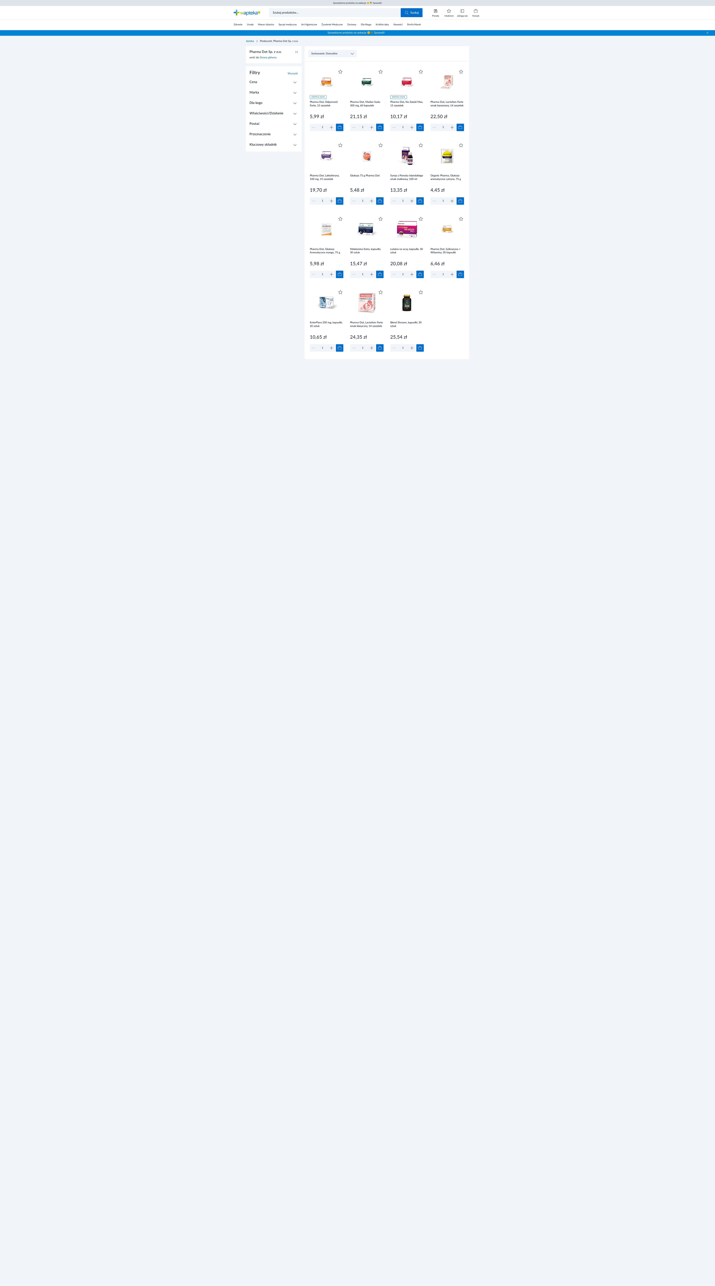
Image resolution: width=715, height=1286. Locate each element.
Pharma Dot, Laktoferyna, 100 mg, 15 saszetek (324, 177)
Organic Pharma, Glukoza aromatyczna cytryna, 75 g (445, 177)
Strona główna (268, 57)
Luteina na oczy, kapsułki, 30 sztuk (406, 251)
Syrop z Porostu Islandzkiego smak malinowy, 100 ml (406, 177)
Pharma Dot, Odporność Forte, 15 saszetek (324, 104)
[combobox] (335, 12)
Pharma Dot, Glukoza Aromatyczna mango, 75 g (325, 251)
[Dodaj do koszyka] (339, 127)
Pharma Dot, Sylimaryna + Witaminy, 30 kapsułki (445, 251)
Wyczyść (293, 73)
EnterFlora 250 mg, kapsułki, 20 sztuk (326, 324)
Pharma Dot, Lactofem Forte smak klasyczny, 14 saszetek (366, 324)
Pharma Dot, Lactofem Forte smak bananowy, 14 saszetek (446, 104)
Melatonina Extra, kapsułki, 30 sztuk (365, 251)
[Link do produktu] (327, 99)
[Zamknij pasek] (707, 32)
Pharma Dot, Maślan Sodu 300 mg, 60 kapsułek (365, 104)
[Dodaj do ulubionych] (340, 72)
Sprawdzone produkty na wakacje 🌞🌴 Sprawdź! (357, 3)
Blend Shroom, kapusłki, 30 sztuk (406, 324)
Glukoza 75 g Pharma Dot (365, 175)
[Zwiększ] (331, 127)
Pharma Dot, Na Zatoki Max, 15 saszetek (406, 104)
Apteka (250, 41)
